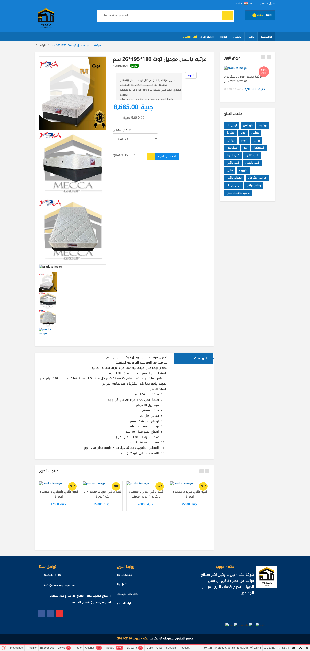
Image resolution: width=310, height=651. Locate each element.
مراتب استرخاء (257, 177)
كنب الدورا (233, 155)
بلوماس (248, 125)
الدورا (223, 36)
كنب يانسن (252, 162)
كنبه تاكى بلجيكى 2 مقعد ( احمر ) (59, 494)
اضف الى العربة (167, 156)
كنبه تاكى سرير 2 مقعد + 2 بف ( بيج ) (103, 494)
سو (245, 147)
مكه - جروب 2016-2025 (132, 638)
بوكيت (263, 125)
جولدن (255, 132)
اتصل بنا (122, 584)
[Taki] (41, 613)
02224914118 (52, 574)
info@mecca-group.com (59, 585)
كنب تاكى (252, 155)
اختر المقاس (122, 131)
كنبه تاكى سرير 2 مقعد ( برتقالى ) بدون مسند (146, 494)
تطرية (230, 132)
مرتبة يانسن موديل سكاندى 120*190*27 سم (243, 79)
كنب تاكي (233, 162)
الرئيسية (266, 36)
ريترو (257, 140)
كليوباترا (259, 147)
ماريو (230, 170)
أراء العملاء (190, 36)
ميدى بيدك (233, 185)
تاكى (251, 36)
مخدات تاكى (234, 177)
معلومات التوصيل (127, 593)
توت (242, 132)
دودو (244, 140)
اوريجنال (232, 125)
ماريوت (243, 170)
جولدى (231, 140)
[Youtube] (59, 613)
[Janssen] (50, 613)
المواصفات (200, 358)
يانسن (237, 36)
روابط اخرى (207, 36)
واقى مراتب (254, 185)
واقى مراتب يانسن (238, 193)
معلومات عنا (124, 574)
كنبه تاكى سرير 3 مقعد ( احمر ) (190, 494)
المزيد (190, 75)
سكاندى (232, 147)
